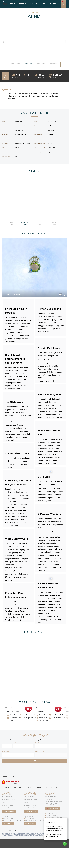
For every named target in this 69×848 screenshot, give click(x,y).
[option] (34, 42)
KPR (37, 3)
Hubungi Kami (8, 823)
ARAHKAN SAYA (9, 811)
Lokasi (31, 3)
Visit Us (49, 4)
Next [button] (65, 41)
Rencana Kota (13, 4)
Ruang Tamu (12, 223)
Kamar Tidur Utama (24, 223)
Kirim (34, 760)
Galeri (43, 3)
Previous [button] (3, 41)
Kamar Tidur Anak (39, 223)
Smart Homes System (55, 223)
